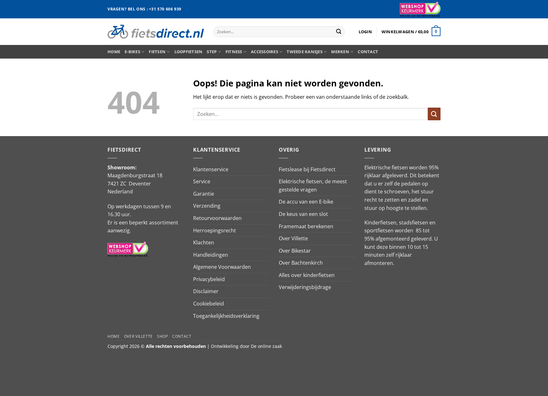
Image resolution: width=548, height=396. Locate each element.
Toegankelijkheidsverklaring (226, 315)
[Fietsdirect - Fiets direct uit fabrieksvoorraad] (156, 31)
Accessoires (264, 51)
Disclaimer (206, 291)
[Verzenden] (338, 31)
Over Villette (293, 238)
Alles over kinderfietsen (307, 275)
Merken (340, 51)
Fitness (233, 51)
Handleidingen (210, 254)
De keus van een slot (303, 214)
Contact (368, 51)
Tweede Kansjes (305, 51)
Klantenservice (210, 169)
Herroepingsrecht (214, 230)
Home (114, 51)
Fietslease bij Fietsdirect (307, 169)
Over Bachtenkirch (301, 262)
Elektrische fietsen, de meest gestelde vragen (313, 185)
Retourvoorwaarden (217, 218)
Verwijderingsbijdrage (305, 287)
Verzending (206, 205)
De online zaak (266, 346)
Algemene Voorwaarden (222, 266)
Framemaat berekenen (306, 226)
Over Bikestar (295, 250)
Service (201, 181)
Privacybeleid (209, 279)
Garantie (203, 193)
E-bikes (132, 51)
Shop (162, 336)
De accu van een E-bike (306, 201)
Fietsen (157, 51)
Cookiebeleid (208, 303)
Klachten (203, 242)
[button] (365, 31)
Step (212, 51)
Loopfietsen (188, 51)
